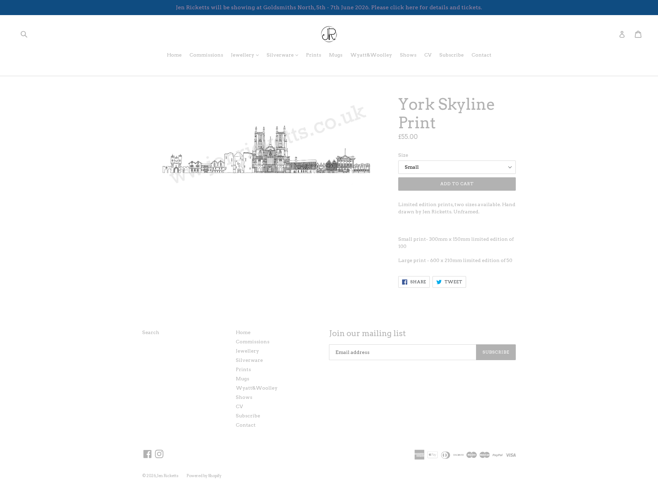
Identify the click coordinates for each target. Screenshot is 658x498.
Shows (408, 55)
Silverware (284, 55)
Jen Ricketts (168, 475)
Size (403, 155)
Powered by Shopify (203, 475)
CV (427, 55)
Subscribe (451, 55)
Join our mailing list (367, 333)
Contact (481, 55)
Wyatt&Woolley (371, 55)
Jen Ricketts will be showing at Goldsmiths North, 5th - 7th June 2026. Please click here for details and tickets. (329, 7)
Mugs (335, 55)
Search (150, 332)
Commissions (206, 55)
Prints (313, 55)
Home (174, 55)
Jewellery (246, 55)
